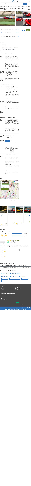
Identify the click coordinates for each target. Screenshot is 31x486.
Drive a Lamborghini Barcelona (16, 273)
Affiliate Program (17, 287)
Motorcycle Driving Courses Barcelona (15, 278)
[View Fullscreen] (1, 184)
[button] (29, 216)
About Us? (2, 286)
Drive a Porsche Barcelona (5, 273)
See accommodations (17, 182)
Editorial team (2, 288)
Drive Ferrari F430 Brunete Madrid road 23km (12, 215)
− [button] (1, 182)
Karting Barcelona (23, 276)
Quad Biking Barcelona (15, 276)
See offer (15, 181)
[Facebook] (27, 307)
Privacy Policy (2, 289)
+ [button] (1, 181)
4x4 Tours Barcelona (25, 278)
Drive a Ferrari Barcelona (5, 276)
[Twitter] (29, 307)
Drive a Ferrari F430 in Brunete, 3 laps (27, 214)
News (16, 286)
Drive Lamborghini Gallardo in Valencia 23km (19, 215)
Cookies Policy (17, 289)
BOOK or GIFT (28, 30)
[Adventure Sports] (15, 1)
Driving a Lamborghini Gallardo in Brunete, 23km (4, 215)
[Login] (29, 1)
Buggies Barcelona (4, 278)
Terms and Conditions (18, 288)
